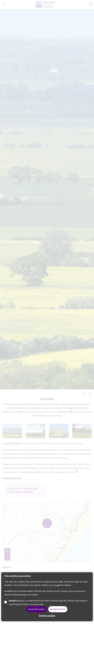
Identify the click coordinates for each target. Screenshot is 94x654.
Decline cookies (47, 616)
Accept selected (57, 609)
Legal (56, 585)
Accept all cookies (36, 609)
